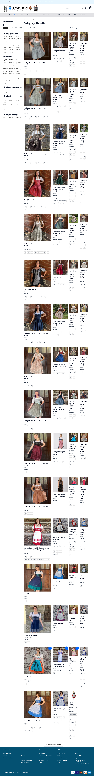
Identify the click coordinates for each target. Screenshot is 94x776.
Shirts (58, 762)
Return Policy (78, 755)
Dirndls (23, 753)
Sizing (76, 753)
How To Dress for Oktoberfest (80, 761)
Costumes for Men (44, 760)
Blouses (23, 755)
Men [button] (22, 14)
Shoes (40, 762)
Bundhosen (42, 758)
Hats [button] (53, 14)
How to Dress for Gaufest (82, 763)
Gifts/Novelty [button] (61, 14)
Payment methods (8, 758)
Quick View (37, 58)
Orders (5, 755)
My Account (82, 14)
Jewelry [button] (37, 14)
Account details (7, 753)
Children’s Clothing (62, 760)
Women (30, 20)
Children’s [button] (29, 14)
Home (10, 14)
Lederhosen (42, 753)
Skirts (22, 758)
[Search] (82, 8)
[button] (18, 15)
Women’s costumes (26, 760)
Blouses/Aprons (61, 753)
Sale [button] (69, 14)
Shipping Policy (79, 758)
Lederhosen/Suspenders (46, 755)
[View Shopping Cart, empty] (89, 8)
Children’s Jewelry (62, 758)
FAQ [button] (75, 14)
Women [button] (16, 14)
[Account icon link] (86, 8)
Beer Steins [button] (46, 14)
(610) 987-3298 (11, 1)
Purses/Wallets (25, 762)
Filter (5, 28)
